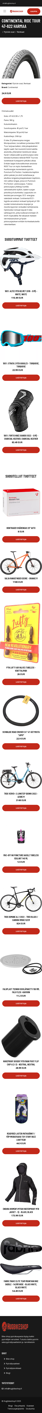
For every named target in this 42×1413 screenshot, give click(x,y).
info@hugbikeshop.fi (9, 3)
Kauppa (33, 11)
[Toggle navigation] (5, 11)
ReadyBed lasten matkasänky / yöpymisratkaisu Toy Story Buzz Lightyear (21, 1136)
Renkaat (20, 32)
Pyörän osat (9, 32)
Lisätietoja (21, 101)
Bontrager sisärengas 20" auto (21, 528)
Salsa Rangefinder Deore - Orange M (21, 578)
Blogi (8, 1373)
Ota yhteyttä (19, 1406)
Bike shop (10, 1359)
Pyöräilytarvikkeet (13, 1368)
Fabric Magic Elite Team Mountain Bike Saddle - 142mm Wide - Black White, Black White (21, 1284)
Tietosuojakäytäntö (16, 1408)
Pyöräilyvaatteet (13, 1363)
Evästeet (30, 1406)
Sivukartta (30, 1408)
